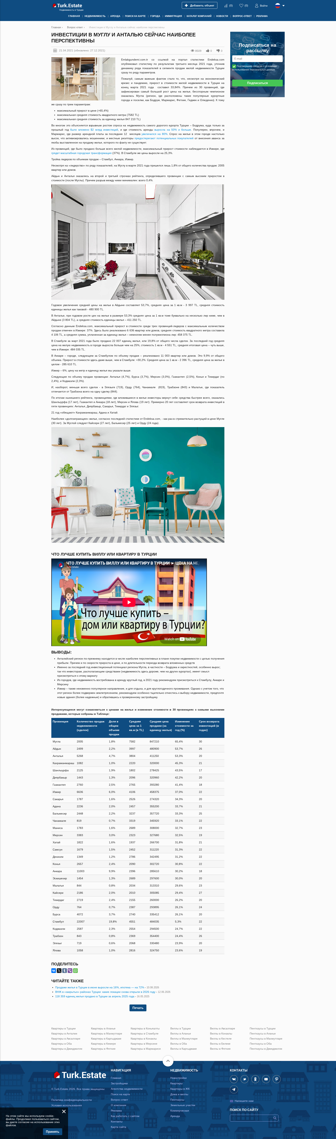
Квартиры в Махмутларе (106, 1033)
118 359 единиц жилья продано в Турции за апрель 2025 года (94, 996)
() (231, 5)
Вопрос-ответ (119, 1099)
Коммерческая (179, 1110)
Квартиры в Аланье (103, 1028)
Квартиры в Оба (61, 1043)
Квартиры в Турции (63, 1028)
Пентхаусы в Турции (263, 1028)
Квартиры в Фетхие (103, 1048)
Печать (138, 1008)
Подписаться (257, 83)
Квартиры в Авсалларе (65, 1038)
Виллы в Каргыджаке (183, 1048)
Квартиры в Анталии (64, 1033)
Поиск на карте (120, 1094)
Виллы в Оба (178, 1043)
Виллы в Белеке (220, 1043)
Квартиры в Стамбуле (144, 1033)
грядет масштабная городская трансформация (81, 153)
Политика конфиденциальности (71, 1099)
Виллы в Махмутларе (184, 1038)
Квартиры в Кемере (103, 1043)
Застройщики (119, 1083)
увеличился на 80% (154, 133)
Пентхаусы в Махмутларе (266, 1038)
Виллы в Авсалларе (222, 1028)
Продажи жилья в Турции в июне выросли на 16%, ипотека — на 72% (99, 987)
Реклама (116, 1110)
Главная (116, 1077)
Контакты (116, 1121)
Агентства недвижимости (127, 1088)
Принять (52, 1131)
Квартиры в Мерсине (144, 1043)
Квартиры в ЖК (180, 1088)
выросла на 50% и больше (172, 129)
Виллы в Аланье (180, 1033)
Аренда (175, 1116)
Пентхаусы (177, 1099)
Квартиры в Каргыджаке (106, 1038)
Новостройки (178, 1077)
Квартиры (176, 1083)
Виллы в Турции (180, 1028)
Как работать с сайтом (125, 1116)
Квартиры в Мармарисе (146, 1048)
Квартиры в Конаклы (144, 1038)
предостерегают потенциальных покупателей (164, 138)
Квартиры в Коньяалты (145, 1028)
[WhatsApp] (75, 970)
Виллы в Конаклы (221, 1033)
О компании (118, 1105)
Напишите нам (244, 1100)
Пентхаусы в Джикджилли (266, 1048)
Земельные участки (182, 1105)
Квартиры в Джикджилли (66, 1048)
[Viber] (70, 970)
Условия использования (66, 1105)
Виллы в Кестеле (221, 1038)
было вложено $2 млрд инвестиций (94, 129)
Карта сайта (118, 1126)
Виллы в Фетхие (220, 1048)
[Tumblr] (64, 970)
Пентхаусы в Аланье (263, 1033)
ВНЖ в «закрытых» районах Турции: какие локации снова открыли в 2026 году (105, 991)
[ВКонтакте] (53, 970)
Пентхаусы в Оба (261, 1043)
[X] (59, 970)
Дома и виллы (179, 1094)
